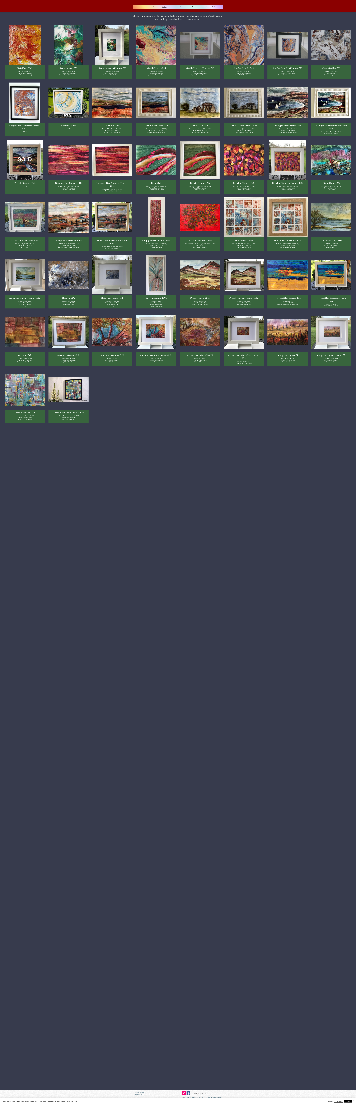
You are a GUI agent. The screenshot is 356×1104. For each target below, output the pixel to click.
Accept (348, 1101)
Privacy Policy (73, 1101)
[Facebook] (188, 1093)
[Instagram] (184, 1093)
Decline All (339, 1101)
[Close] (354, 1101)
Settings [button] (330, 1101)
